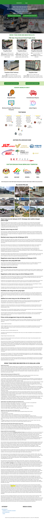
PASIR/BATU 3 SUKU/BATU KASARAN (9, 510)
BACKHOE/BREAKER (5, 512)
